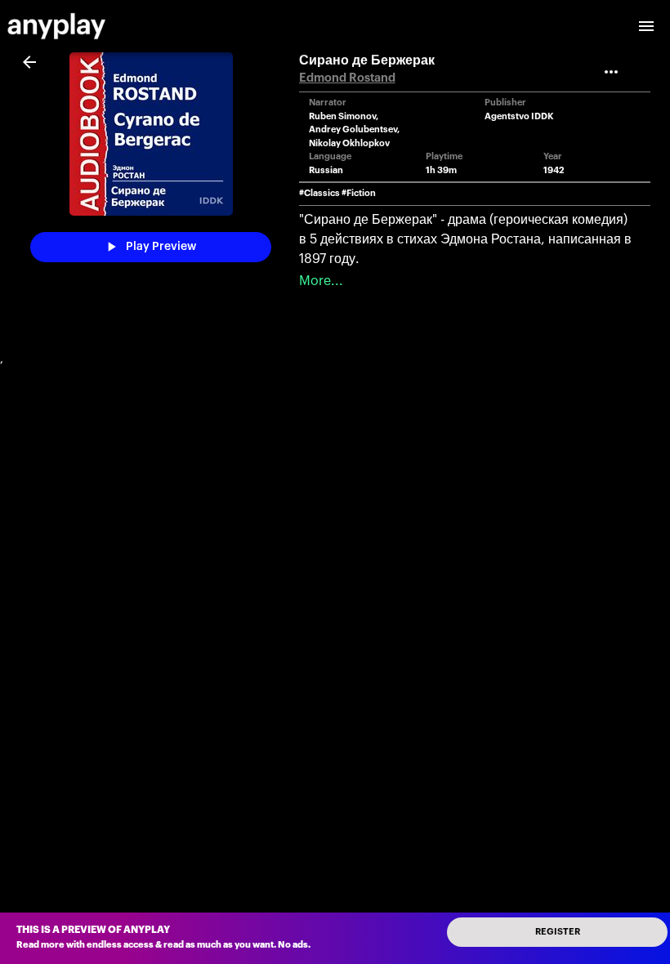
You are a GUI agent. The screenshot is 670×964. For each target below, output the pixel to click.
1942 (554, 170)
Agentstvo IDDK (519, 116)
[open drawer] (646, 26)
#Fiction (359, 193)
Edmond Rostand (347, 78)
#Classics (319, 193)
